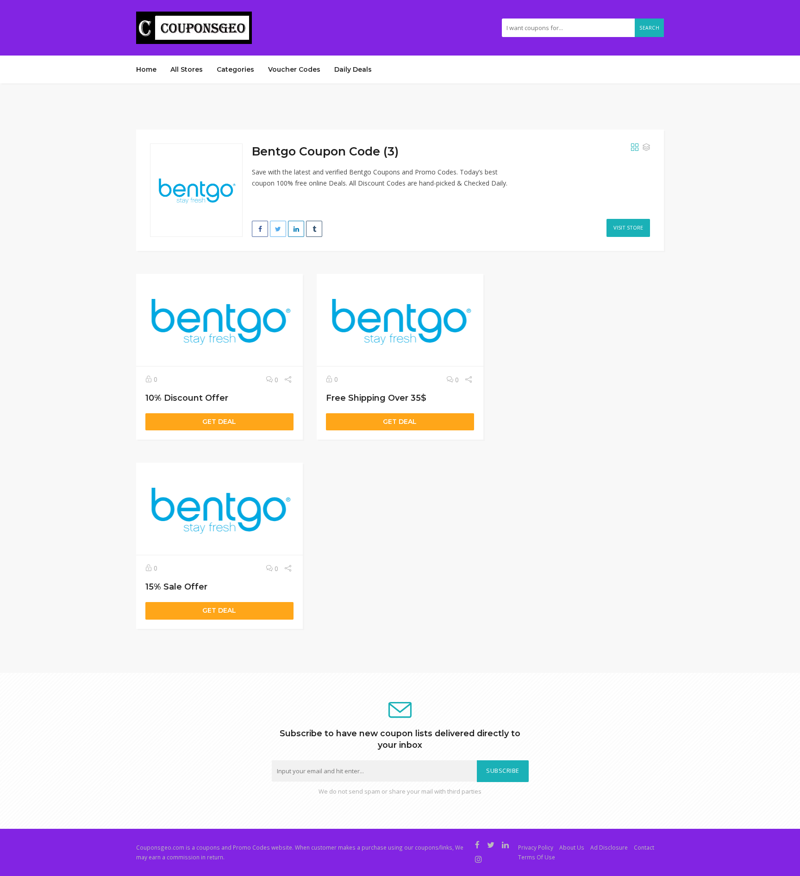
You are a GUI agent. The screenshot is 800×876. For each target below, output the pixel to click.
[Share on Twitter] (278, 229)
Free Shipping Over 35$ (376, 398)
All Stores (186, 69)
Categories (235, 69)
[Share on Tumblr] (314, 229)
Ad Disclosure (609, 847)
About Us (571, 847)
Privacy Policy (535, 847)
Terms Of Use (536, 857)
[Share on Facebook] (260, 229)
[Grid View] (634, 148)
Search (649, 28)
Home (146, 69)
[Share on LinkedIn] (296, 229)
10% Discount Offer (186, 398)
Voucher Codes (294, 69)
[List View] (646, 148)
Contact (644, 847)
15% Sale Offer (176, 586)
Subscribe (502, 771)
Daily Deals (353, 69)
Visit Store (628, 227)
